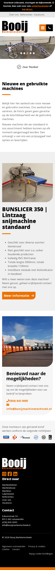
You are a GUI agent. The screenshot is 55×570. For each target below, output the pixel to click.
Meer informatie (16, 296)
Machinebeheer (9, 484)
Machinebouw (8, 487)
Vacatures (39, 14)
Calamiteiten (8, 493)
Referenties (26, 14)
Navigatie (42, 27)
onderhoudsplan (40, 5)
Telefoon (49, 27)
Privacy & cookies (36, 546)
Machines (6, 490)
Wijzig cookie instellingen (41, 553)
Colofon (5, 549)
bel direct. (27, 9)
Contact (16, 549)
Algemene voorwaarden (13, 546)
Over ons (14, 14)
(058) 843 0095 (18, 401)
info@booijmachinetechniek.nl (29, 409)
